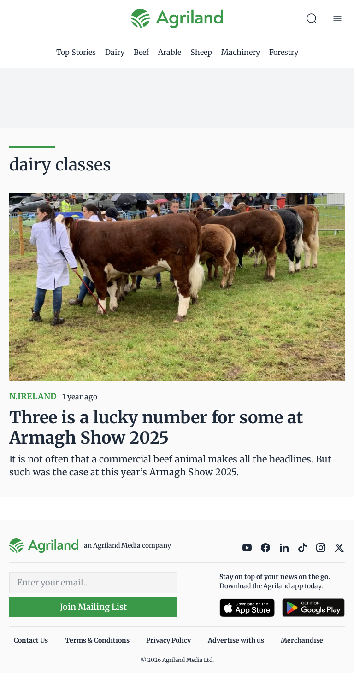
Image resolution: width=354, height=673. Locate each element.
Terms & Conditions (97, 640)
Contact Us (31, 640)
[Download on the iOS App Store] (247, 607)
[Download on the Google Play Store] (313, 607)
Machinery (240, 52)
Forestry (283, 52)
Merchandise (302, 640)
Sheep (201, 52)
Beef (141, 52)
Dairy (114, 52)
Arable (169, 52)
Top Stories (76, 52)
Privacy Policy (168, 640)
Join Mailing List (93, 607)
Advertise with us (236, 640)
